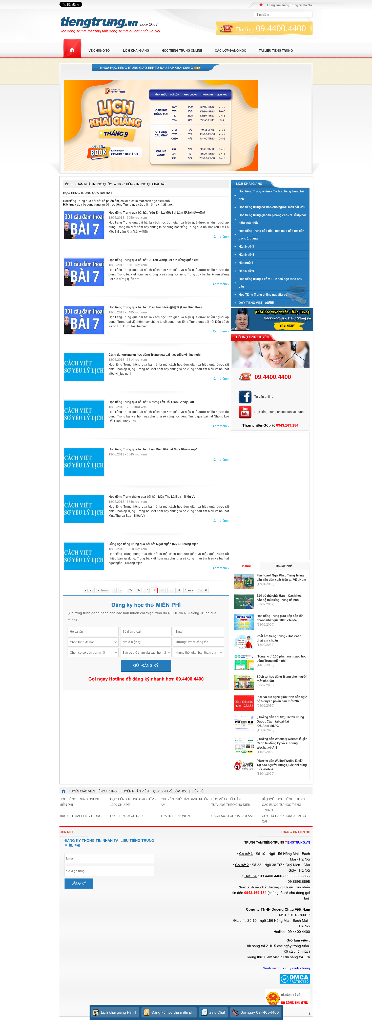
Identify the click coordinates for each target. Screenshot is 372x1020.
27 (146, 590)
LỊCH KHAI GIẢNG (136, 50)
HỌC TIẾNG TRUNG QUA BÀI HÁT (142, 184)
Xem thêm (220, 236)
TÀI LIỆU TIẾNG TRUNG (276, 50)
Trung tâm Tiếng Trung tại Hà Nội (290, 5)
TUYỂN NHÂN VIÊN (135, 791)
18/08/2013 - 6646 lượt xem (128, 502)
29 (162, 590)
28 (154, 590)
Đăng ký (78, 883)
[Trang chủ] (261, 4)
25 (130, 590)
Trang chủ (72, 48)
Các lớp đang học (230, 50)
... (125, 590)
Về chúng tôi (99, 50)
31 (178, 590)
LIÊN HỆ (198, 791)
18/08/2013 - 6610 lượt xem (128, 549)
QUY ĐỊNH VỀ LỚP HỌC (170, 791)
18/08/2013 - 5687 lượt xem (128, 265)
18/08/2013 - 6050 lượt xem (128, 217)
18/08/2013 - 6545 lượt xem (128, 454)
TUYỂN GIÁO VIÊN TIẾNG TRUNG (93, 791)
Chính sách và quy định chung (285, 968)
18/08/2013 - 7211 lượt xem (128, 407)
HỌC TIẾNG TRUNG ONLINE (182, 50)
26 (138, 590)
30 (170, 590)
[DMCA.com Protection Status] (294, 983)
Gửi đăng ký (146, 665)
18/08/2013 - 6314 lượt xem (128, 360)
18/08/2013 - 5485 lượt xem (128, 312)
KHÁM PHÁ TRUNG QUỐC (93, 184)
